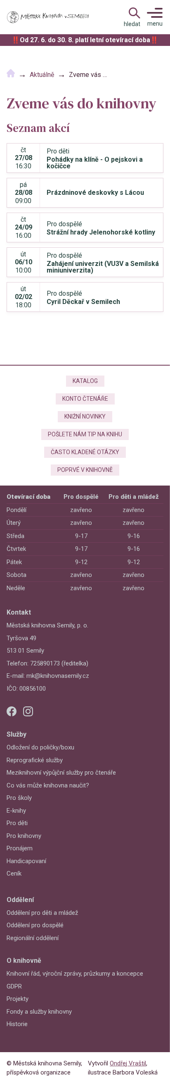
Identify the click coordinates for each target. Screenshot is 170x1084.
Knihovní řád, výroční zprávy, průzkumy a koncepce (75, 973)
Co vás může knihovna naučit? (48, 785)
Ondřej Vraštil (128, 1063)
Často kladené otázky (85, 452)
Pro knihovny (24, 836)
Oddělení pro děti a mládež (42, 912)
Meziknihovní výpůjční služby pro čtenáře (61, 772)
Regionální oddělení (33, 938)
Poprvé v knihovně (85, 470)
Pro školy (19, 798)
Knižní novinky (85, 416)
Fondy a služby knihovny (39, 1011)
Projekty (17, 999)
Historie (17, 1024)
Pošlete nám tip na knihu (85, 434)
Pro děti (17, 823)
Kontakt (19, 612)
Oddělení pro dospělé (35, 925)
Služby (16, 734)
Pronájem (20, 848)
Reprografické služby (35, 760)
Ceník (14, 873)
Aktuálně (42, 75)
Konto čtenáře (85, 398)
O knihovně (24, 960)
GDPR (14, 986)
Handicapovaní (26, 861)
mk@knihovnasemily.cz (57, 676)
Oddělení (20, 900)
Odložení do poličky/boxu (40, 747)
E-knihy (16, 810)
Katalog (85, 381)
